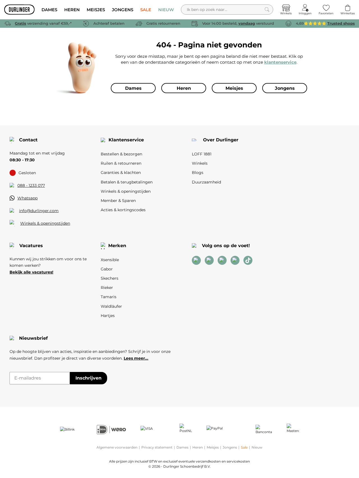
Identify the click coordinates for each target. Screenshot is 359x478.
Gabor (107, 269)
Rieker (107, 287)
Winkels (200, 163)
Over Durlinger (220, 140)
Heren (197, 447)
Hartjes (108, 315)
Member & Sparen (118, 200)
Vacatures (31, 245)
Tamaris (108, 296)
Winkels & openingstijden (45, 223)
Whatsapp (27, 198)
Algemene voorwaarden (116, 447)
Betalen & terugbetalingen (127, 182)
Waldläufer (111, 306)
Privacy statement (156, 447)
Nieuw (257, 447)
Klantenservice (126, 140)
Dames (182, 447)
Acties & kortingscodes (123, 209)
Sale (244, 447)
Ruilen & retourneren (121, 163)
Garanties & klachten (121, 172)
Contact (28, 140)
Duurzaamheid (206, 182)
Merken (117, 245)
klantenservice (280, 62)
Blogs (197, 172)
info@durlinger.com (39, 210)
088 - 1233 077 (31, 185)
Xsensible (110, 259)
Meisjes (213, 447)
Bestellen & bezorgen (121, 154)
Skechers (109, 278)
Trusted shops (341, 23)
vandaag (246, 23)
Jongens (230, 447)
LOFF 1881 (201, 154)
